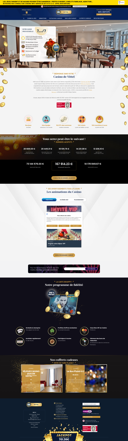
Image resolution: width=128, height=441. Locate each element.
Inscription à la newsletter (62, 418)
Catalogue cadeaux (55, 18)
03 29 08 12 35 (34, 418)
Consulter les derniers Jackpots (64, 178)
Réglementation (88, 417)
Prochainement (78, 200)
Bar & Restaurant (70, 18)
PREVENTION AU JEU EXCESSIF (91, 408)
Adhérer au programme (62, 416)
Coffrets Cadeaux (85, 18)
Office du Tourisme (86, 84)
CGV (34, 425)
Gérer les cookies (34, 427)
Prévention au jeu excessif (79, 6)
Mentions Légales (34, 424)
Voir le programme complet (64, 255)
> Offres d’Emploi (26, 15)
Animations (42, 18)
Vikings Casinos (26, 10)
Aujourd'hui (49, 200)
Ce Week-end (64, 200)
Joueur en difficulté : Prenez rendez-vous (91, 413)
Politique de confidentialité (34, 422)
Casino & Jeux (31, 18)
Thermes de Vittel (85, 81)
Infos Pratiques (99, 18)
